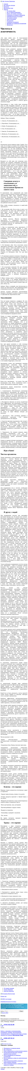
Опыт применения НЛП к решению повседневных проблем (13, 1061)
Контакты (6, 6)
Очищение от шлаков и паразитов (16, 15)
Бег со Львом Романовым (13, 12)
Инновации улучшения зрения (12, 1048)
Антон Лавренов (8, 989)
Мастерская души (8, 8)
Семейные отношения (13, 22)
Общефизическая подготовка (14, 16)
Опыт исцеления (11, 19)
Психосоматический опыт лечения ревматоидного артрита (13, 1053)
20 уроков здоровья (9, 988)
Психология (10, 20)
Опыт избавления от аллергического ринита (15, 1051)
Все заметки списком (9, 5)
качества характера (9, 991)
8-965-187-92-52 (8, 1038)
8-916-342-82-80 (8, 1024)
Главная (6, 4)
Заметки (6, 9)
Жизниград (10, 25)
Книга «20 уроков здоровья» (14, 13)
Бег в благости (8, 1049)
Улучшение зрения (12, 18)
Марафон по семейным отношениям (16, 23)
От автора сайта (11, 11)
